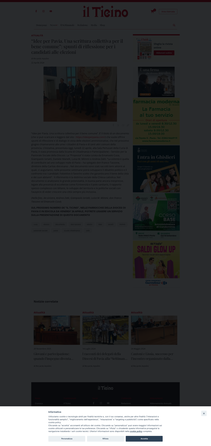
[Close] (204, 413)
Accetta (144, 439)
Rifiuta (105, 439)
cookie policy (136, 431)
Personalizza (66, 439)
